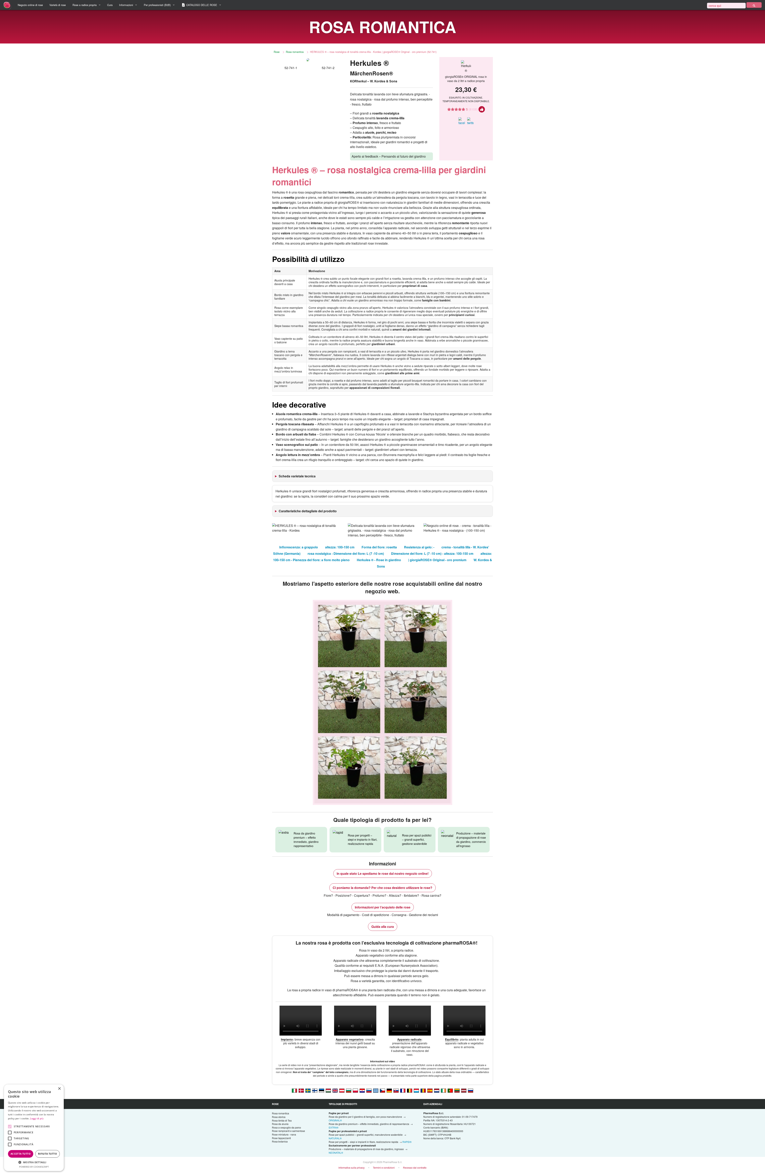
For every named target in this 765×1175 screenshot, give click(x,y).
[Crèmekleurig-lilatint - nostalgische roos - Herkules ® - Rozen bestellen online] (436, 1090)
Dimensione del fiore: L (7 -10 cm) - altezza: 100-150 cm (432, 553)
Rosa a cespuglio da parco (286, 1127)
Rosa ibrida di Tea (282, 1120)
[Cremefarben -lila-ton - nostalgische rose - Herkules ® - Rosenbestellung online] (389, 1090)
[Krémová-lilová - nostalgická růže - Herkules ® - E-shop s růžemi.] (382, 1090)
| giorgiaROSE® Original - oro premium (437, 560)
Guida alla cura (382, 926)
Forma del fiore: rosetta (379, 547)
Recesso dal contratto (415, 1167)
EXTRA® (333, 1127)
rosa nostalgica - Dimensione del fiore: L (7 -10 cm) (346, 553)
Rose (277, 52)
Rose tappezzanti (281, 1138)
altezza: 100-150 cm (339, 547)
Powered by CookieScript (34, 1166)
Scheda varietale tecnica (297, 476)
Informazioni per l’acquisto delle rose (382, 907)
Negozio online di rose (30, 5)
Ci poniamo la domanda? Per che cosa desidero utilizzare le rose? (382, 887)
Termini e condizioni (384, 1167)
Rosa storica (278, 1117)
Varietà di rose (57, 5)
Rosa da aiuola (280, 1124)
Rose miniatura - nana (284, 1134)
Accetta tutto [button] (21, 1153)
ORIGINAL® (335, 1120)
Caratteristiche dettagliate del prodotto (308, 511)
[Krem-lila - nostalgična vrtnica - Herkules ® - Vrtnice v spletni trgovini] (369, 1090)
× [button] (59, 1088)
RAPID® (407, 1141)
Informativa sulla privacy (351, 1167)
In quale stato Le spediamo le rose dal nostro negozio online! (383, 873)
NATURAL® (335, 1138)
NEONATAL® (336, 1152)
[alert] (34, 1127)
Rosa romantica (295, 52)
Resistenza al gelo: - (419, 547)
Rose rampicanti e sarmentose (288, 1131)
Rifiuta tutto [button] (47, 1153)
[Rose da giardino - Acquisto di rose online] (754, 5)
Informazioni (126, 5)
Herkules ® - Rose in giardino (379, 560)
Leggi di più (36, 1118)
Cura (110, 5)
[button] (34, 1162)
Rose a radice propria (85, 5)
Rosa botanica (280, 1141)
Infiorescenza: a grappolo (298, 547)
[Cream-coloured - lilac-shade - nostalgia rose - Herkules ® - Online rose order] (335, 1090)
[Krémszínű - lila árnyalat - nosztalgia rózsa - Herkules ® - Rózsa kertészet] (328, 1090)
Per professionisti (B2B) (157, 5)
